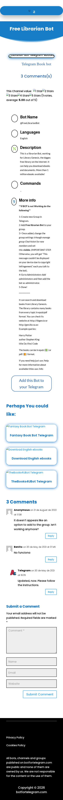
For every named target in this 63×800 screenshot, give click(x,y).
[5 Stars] (35, 95)
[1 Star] (37, 91)
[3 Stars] (12, 95)
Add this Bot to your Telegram (31, 383)
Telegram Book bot (36, 64)
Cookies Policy (15, 745)
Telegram (24, 570)
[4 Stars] (23, 95)
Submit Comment (39, 694)
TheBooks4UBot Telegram (31, 481)
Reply (51, 535)
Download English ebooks (31, 458)
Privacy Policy (15, 737)
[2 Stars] (48, 91)
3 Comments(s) (36, 76)
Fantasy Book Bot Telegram (31, 435)
